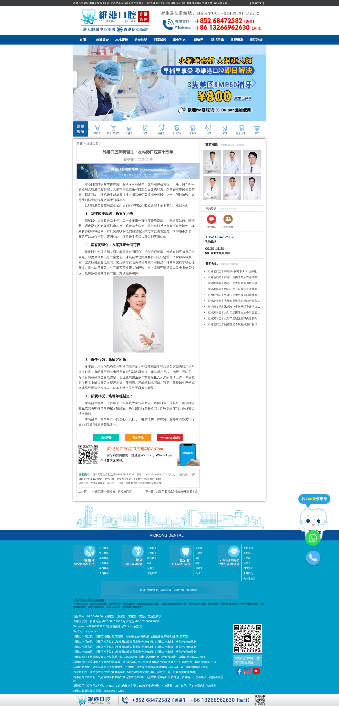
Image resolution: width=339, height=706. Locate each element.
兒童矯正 (152, 553)
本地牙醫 (121, 39)
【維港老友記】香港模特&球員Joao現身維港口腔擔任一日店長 (243, 271)
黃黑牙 (247, 563)
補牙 (197, 558)
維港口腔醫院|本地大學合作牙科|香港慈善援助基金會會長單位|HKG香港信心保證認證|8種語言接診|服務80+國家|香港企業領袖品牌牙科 (150, 3)
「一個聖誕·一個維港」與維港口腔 (110, 491)
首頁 (83, 39)
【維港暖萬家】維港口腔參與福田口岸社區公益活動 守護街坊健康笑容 (248, 294)
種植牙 (198, 39)
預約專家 (228, 227)
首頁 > (81, 143)
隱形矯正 (152, 558)
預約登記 (138, 437)
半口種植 (104, 568)
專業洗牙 (248, 553)
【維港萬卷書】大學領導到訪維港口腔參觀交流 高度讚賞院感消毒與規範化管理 (253, 300)
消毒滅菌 (160, 39)
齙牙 (149, 563)
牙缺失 (198, 553)
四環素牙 (248, 568)
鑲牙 (197, 563)
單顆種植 (104, 558)
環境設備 (217, 39)
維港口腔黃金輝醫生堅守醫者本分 (177, 491)
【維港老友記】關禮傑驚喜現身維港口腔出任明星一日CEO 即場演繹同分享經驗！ (255, 324)
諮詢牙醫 (106, 437)
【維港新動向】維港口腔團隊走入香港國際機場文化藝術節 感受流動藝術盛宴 (252, 277)
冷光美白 (248, 548)
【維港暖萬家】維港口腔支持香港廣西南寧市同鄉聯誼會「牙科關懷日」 (249, 283)
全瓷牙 (198, 548)
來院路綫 (256, 39)
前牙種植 (104, 548)
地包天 (150, 568)
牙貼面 (247, 558)
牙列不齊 (152, 573)
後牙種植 (104, 553)
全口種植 (104, 573)
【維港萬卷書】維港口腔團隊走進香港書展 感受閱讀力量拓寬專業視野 (248, 312)
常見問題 (248, 573)
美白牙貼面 (249, 578)
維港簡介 (102, 39)
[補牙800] (169, 83)
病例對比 (179, 39)
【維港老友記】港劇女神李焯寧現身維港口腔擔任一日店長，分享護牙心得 (250, 306)
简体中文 (257, 3)
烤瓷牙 (198, 568)
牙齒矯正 (152, 548)
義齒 (197, 573)
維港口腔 (92, 143)
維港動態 (141, 39)
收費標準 (237, 39)
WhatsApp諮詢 (170, 437)
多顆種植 (104, 563)
